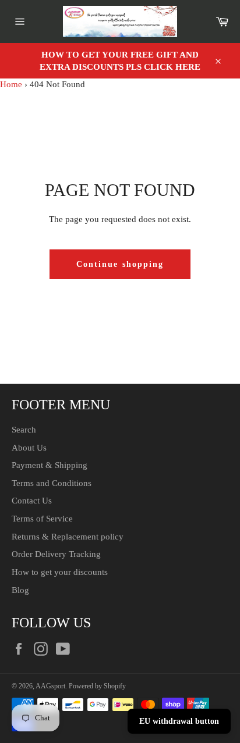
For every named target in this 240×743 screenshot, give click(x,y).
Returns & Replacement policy (67, 536)
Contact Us (32, 500)
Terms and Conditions (51, 483)
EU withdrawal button (179, 721)
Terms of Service (42, 518)
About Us (29, 447)
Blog (20, 590)
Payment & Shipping (49, 465)
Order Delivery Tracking (56, 554)
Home (11, 84)
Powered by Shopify (97, 686)
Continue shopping (120, 264)
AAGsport (50, 686)
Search (24, 429)
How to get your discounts (60, 572)
